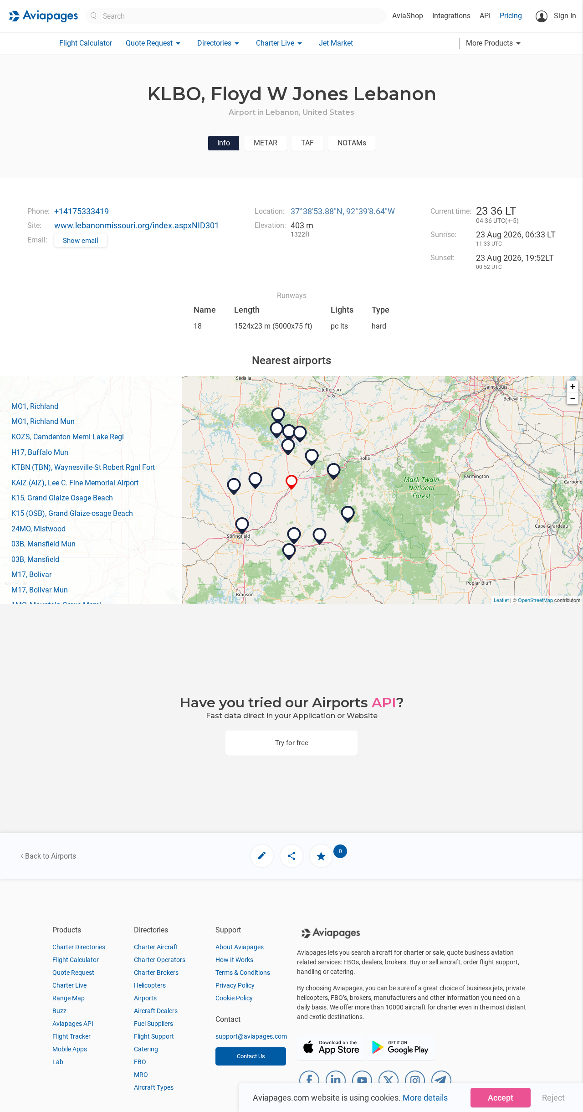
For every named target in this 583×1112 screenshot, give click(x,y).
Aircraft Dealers (156, 1010)
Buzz (59, 1010)
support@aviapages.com (251, 1036)
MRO (141, 1074)
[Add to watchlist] (321, 855)
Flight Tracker (71, 1036)
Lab (57, 1062)
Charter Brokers (156, 972)
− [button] (572, 398)
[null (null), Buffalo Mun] (255, 480)
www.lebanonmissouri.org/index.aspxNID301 (136, 225)
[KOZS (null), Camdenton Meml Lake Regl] (288, 447)
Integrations (451, 15)
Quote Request (73, 972)
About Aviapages (239, 947)
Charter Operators (159, 959)
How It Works (234, 959)
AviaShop (407, 15)
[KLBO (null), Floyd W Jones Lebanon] (292, 482)
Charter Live (69, 985)
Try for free (291, 743)
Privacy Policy (235, 985)
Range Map (68, 998)
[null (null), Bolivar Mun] (234, 486)
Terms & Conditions (242, 972)
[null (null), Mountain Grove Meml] (319, 536)
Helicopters (150, 985)
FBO (140, 1062)
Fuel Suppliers (153, 1023)
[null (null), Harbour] (278, 416)
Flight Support (154, 1036)
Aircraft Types (154, 1087)
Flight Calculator (85, 43)
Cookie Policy (234, 998)
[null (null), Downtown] (242, 526)
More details (425, 1097)
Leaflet (501, 599)
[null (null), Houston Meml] (348, 514)
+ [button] (572, 386)
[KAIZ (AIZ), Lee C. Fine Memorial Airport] (300, 434)
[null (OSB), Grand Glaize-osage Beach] (289, 433)
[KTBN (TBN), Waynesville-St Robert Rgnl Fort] (334, 471)
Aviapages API (72, 1023)
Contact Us (251, 1056)
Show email (80, 241)
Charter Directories (78, 947)
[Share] (291, 855)
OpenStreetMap (535, 599)
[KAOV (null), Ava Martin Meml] (289, 552)
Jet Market (336, 43)
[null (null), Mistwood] (277, 430)
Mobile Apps (69, 1049)
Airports (145, 998)
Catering (146, 1049)
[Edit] (262, 855)
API (485, 15)
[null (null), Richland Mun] (312, 457)
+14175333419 (81, 211)
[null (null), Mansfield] (294, 536)
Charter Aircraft (156, 947)
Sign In (564, 15)
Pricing (511, 15)
